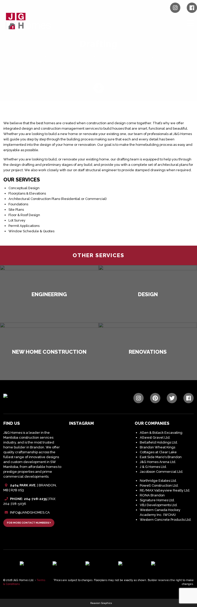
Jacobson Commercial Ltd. (161, 472)
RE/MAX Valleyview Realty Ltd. (165, 490)
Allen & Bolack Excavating (161, 433)
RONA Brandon (152, 495)
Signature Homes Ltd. (157, 500)
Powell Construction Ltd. (159, 485)
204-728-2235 (35, 499)
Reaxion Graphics (101, 603)
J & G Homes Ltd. (153, 467)
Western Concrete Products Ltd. (165, 520)
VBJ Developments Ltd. (159, 505)
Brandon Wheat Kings (157, 447)
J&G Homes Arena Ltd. (158, 462)
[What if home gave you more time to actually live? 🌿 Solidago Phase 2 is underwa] (111, 472)
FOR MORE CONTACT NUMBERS (28, 522)
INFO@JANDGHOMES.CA (30, 512)
